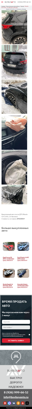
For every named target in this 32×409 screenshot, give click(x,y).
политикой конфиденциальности (13, 336)
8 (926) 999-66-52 (24, 2)
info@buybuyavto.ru (16, 397)
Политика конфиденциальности (16, 408)
